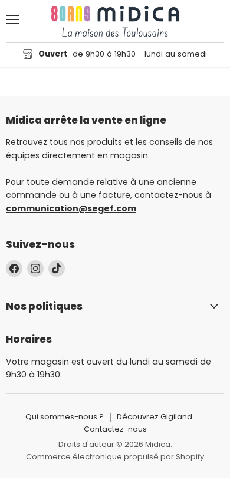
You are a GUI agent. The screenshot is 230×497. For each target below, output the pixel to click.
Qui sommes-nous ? (64, 416)
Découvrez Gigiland (154, 416)
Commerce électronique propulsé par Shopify (115, 456)
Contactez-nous (115, 429)
